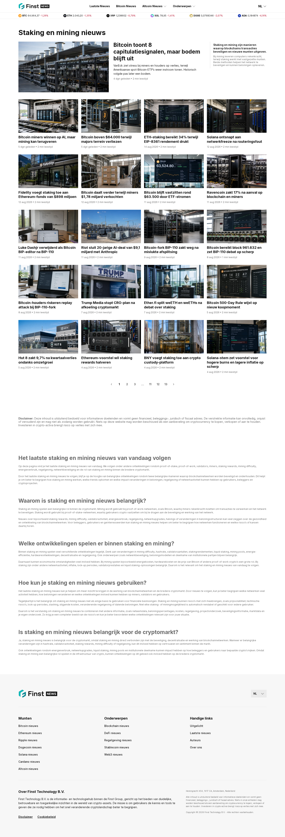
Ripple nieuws (27, 740)
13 (165, 384)
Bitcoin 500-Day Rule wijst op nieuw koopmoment (232, 305)
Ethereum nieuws (30, 733)
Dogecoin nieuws (30, 747)
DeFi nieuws (112, 733)
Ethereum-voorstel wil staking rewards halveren (106, 360)
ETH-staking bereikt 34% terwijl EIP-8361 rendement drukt (171, 139)
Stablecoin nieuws (116, 747)
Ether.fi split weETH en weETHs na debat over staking (173, 305)
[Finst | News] (33, 6)
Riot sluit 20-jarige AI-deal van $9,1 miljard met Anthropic (110, 250)
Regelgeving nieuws (118, 740)
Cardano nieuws (29, 761)
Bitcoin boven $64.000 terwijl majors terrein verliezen (106, 139)
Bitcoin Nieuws (126, 6)
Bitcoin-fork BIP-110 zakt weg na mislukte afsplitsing (171, 250)
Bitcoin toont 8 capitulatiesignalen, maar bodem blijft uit (156, 52)
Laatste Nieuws (100, 6)
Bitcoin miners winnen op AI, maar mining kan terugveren (46, 139)
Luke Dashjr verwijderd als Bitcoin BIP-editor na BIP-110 (47, 250)
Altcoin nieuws (28, 768)
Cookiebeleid (46, 816)
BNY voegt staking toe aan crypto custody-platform (172, 360)
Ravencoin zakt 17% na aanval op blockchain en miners (234, 194)
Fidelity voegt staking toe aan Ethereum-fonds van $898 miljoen (47, 194)
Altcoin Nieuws (152, 6)
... (142, 384)
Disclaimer (25, 816)
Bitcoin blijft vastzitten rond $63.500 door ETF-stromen (167, 194)
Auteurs (195, 740)
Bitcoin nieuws (28, 725)
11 (150, 384)
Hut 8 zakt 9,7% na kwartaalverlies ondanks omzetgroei (47, 360)
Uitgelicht (196, 725)
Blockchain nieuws (116, 725)
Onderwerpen (182, 6)
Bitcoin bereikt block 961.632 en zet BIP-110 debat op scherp (234, 250)
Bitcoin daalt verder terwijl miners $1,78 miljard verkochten (109, 194)
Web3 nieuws (113, 754)
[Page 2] (173, 384)
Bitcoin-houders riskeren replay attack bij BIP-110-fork (45, 305)
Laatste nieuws (200, 733)
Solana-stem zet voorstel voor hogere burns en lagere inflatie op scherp (235, 362)
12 (158, 384)
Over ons (196, 747)
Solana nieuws (28, 754)
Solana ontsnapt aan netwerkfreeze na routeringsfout (234, 139)
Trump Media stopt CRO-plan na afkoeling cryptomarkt (108, 305)
